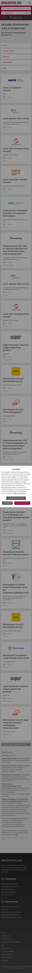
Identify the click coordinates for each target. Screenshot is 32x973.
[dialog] (16, 486)
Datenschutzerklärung (19, 493)
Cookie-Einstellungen (16, 498)
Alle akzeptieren (22, 503)
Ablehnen (7, 503)
